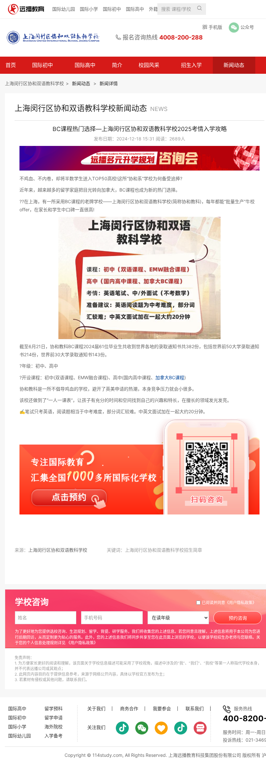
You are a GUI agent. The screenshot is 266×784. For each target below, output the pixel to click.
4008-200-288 (181, 37)
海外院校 (53, 726)
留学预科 (53, 708)
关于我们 (96, 708)
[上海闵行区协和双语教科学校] (50, 37)
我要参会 (162, 708)
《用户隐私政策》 (240, 602)
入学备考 (53, 735)
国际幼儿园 (63, 9)
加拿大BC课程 (169, 377)
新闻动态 (234, 65)
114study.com (107, 755)
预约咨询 (238, 618)
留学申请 (53, 717)
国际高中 (135, 9)
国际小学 (89, 9)
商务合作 (129, 708)
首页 (11, 65)
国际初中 (112, 9)
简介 (117, 65)
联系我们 (195, 708)
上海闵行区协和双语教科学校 (34, 83)
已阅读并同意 (229, 602)
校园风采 (149, 65)
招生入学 (191, 65)
